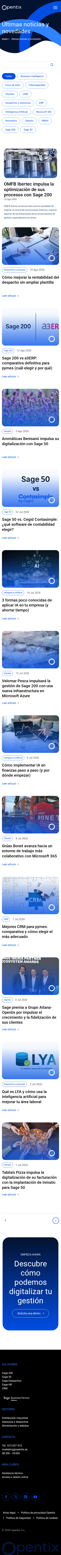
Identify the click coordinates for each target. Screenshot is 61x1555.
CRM (25, 94)
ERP (41, 102)
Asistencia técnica (12, 1473)
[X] (16, 1497)
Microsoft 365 (43, 111)
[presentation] (30, 163)
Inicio (5, 39)
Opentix (29, 120)
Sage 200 (10, 129)
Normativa (11, 120)
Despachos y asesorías (18, 102)
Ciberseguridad (37, 85)
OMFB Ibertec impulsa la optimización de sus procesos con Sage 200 (29, 189)
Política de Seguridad (18, 1518)
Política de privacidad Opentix (38, 1512)
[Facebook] (6, 1497)
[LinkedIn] (25, 1497)
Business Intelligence (32, 76)
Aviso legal (9, 1512)
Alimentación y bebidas (15, 1425)
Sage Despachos (11, 1380)
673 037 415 (14, 1445)
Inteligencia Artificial (16, 111)
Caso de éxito (12, 85)
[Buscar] (51, 65)
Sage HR (7, 1384)
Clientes (9, 94)
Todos (8, 76)
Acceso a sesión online (15, 1477)
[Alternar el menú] (55, 7)
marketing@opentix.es (14, 1449)
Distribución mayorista (15, 1418)
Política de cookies (47, 1518)
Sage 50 (28, 129)
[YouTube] (35, 1497)
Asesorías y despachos (15, 1421)
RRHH (45, 120)
